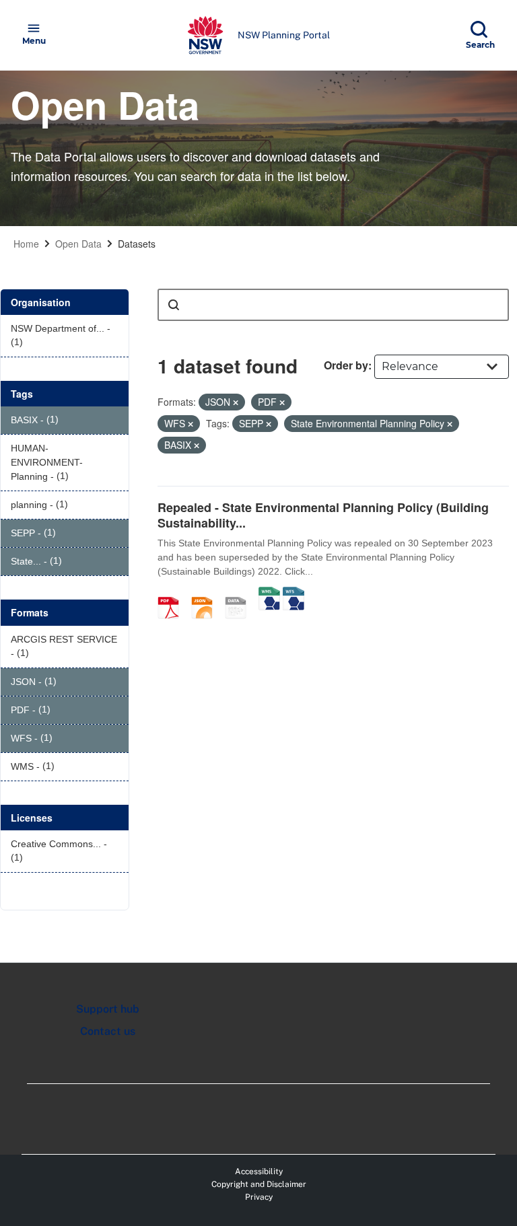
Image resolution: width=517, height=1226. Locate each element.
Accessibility (259, 1171)
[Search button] (174, 305)
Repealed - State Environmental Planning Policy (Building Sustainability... (323, 515)
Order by (346, 365)
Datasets (137, 243)
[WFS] (293, 593)
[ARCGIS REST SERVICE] (240, 593)
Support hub (107, 1009)
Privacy (259, 1197)
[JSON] (206, 593)
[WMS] (269, 593)
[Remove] (235, 402)
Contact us (107, 1031)
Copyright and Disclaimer (258, 1184)
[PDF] (173, 593)
